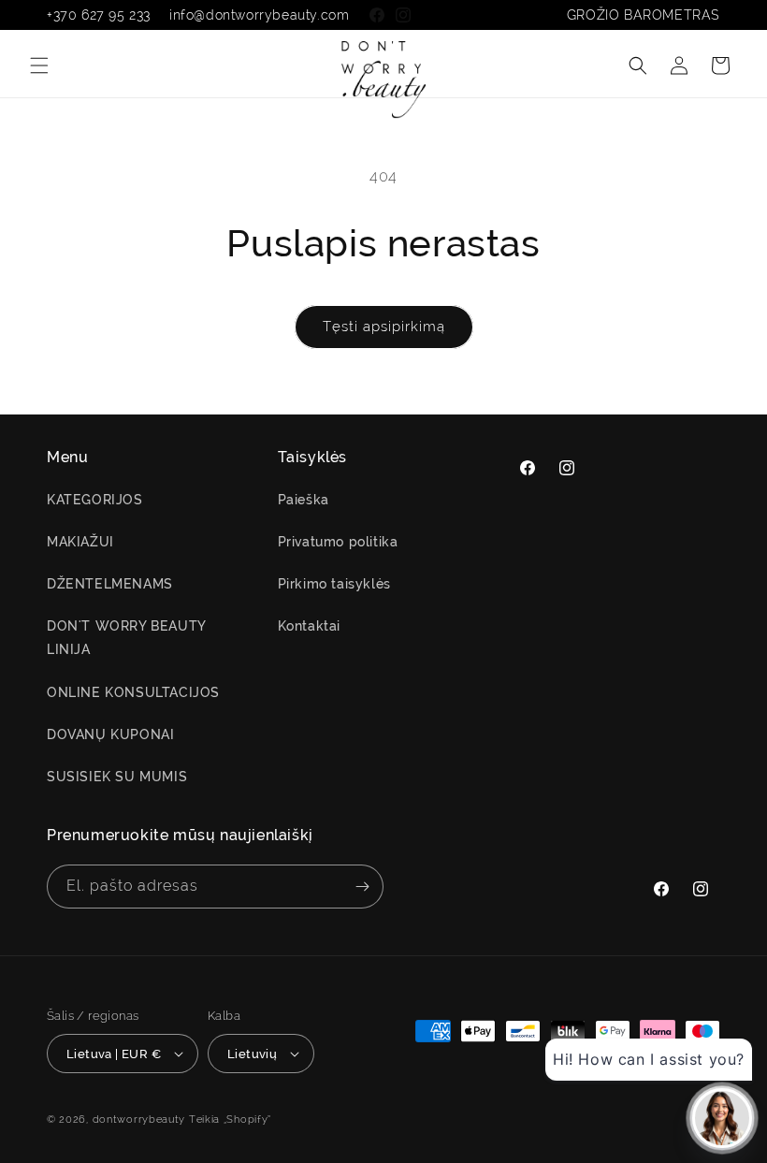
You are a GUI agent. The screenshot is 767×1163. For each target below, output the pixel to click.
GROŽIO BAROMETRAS (643, 14)
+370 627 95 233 (99, 14)
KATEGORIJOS (95, 499)
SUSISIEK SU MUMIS (117, 776)
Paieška (303, 499)
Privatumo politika (338, 541)
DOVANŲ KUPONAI (110, 734)
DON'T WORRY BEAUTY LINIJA (126, 637)
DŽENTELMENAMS (110, 583)
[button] (39, 65)
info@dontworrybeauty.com (259, 14)
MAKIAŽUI (80, 541)
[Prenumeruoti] (362, 887)
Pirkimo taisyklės (334, 583)
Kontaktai (309, 625)
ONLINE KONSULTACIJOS (133, 692)
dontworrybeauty (139, 1119)
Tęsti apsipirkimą (384, 326)
